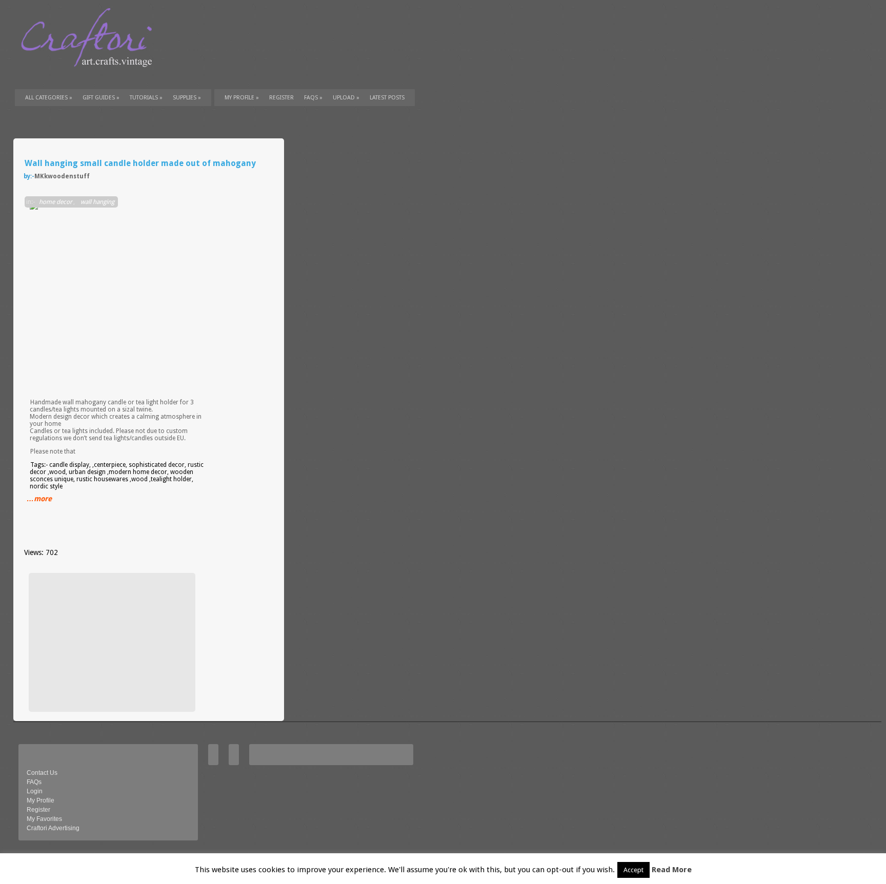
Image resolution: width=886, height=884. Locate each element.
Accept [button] (633, 870)
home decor (55, 201)
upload (346, 97)
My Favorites (44, 819)
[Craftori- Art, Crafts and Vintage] (90, 76)
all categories (48, 97)
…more (39, 499)
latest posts (387, 97)
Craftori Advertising (53, 828)
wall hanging (97, 201)
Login (35, 791)
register (281, 97)
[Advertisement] (111, 642)
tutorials (146, 97)
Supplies (187, 97)
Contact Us (42, 772)
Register (38, 809)
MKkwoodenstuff (62, 176)
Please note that (52, 451)
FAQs (313, 97)
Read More (672, 869)
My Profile (242, 97)
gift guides (101, 97)
